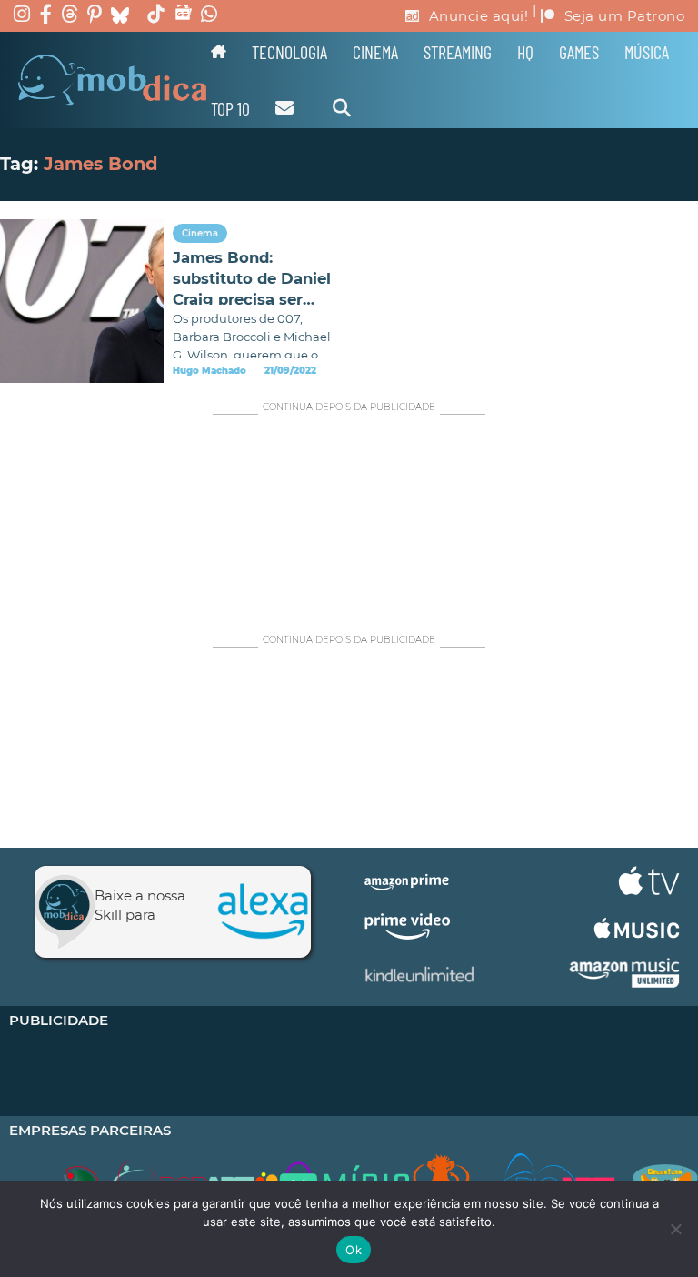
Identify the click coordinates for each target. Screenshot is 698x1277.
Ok (353, 1249)
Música (646, 52)
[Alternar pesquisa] (341, 108)
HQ (525, 52)
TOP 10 (230, 108)
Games (579, 52)
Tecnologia (289, 52)
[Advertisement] (349, 515)
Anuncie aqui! (479, 16)
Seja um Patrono (624, 16)
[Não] (675, 1229)
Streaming (458, 52)
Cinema (375, 52)
